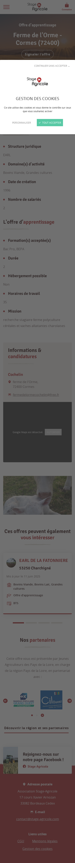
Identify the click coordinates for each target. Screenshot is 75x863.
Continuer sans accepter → (52, 65)
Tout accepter (51, 122)
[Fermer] (37, 431)
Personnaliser (21, 122)
